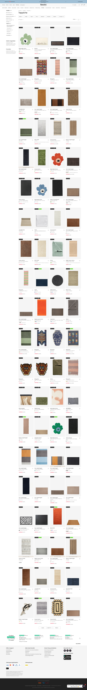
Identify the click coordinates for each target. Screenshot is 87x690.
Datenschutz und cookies (46, 685)
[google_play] (67, 656)
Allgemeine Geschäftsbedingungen (30, 685)
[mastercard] (10, 665)
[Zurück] (22, 2)
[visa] (7, 665)
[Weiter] (66, 2)
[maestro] (13, 665)
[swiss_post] (26, 665)
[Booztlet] (43, 5)
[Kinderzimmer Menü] (66, 7)
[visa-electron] (16, 665)
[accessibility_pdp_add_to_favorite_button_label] (33, 49)
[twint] (7, 668)
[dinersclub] (19, 665)
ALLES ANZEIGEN (78, 643)
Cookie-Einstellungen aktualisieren (56, 685)
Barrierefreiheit (39, 685)
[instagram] (67, 650)
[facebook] (65, 650)
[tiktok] (70, 650)
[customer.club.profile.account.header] (79, 5)
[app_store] (67, 658)
